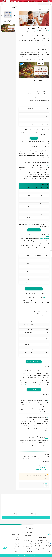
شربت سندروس (46, 165)
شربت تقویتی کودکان (28, 384)
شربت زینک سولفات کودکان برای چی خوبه (41, 469)
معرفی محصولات (41, 9)
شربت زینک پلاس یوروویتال (44, 238)
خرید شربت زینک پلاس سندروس (33, 230)
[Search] (39, 4)
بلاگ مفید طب (46, 9)
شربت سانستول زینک (45, 297)
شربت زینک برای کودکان (44, 465)
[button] (1, 15)
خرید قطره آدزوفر (34, 138)
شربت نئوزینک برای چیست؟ (43, 467)
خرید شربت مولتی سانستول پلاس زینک (33, 361)
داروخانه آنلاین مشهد (47, 543)
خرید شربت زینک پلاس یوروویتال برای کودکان (33, 288)
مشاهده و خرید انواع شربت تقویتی (33, 389)
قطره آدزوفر (35, 131)
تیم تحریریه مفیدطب (40, 483)
